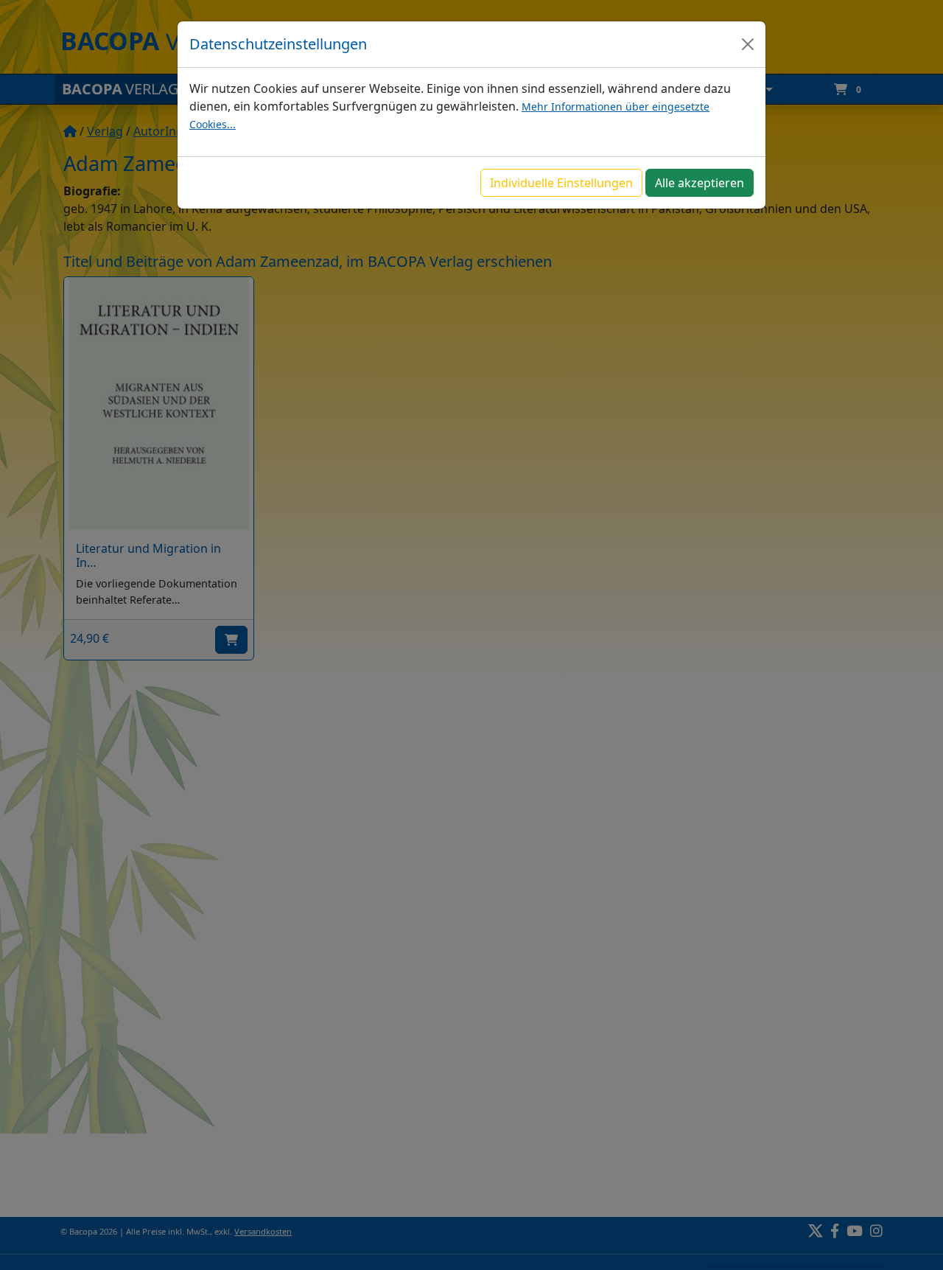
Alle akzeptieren (699, 183)
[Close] (748, 44)
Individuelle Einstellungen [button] (561, 183)
